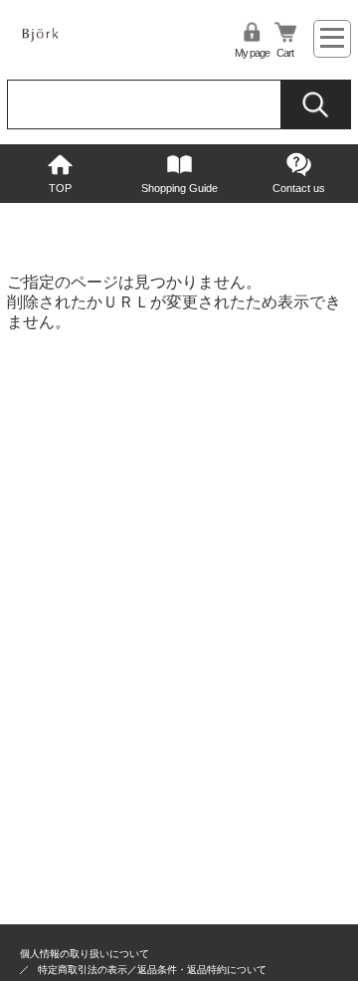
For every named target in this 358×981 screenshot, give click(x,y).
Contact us (298, 188)
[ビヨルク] (63, 44)
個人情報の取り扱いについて (84, 953)
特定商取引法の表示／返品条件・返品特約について (152, 969)
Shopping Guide (179, 188)
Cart (284, 53)
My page (252, 53)
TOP (60, 188)
